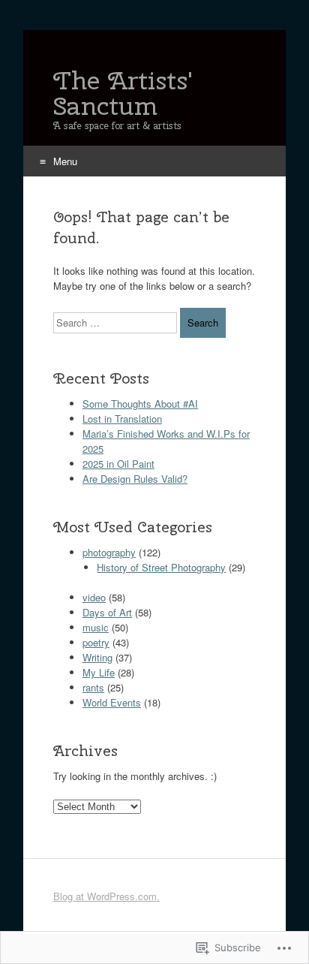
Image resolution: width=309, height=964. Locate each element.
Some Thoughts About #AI (140, 403)
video (94, 597)
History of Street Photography (161, 567)
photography (109, 552)
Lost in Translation (122, 418)
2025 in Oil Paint (118, 463)
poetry (96, 642)
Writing (97, 657)
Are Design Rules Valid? (135, 478)
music (95, 627)
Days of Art (107, 612)
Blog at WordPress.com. (106, 896)
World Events (111, 702)
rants (93, 687)
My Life (98, 672)
